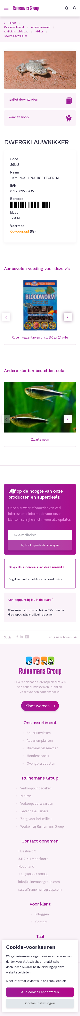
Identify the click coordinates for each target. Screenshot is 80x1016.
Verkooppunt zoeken (35, 788)
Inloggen (42, 914)
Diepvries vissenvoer (42, 748)
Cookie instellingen (40, 1003)
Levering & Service (34, 811)
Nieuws (26, 796)
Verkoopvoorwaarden (36, 803)
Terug (12, 23)
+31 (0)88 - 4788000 (33, 874)
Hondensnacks (38, 755)
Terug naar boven (59, 637)
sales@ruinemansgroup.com (40, 889)
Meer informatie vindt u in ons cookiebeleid (36, 981)
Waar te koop (18, 117)
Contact (41, 922)
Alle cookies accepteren (40, 992)
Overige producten (41, 763)
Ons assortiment (40, 722)
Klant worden (37, 705)
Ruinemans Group (40, 778)
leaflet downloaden (23, 99)
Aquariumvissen (39, 733)
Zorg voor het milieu (35, 818)
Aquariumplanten (40, 740)
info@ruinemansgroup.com (39, 881)
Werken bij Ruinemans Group (42, 826)
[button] (68, 317)
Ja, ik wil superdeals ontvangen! (40, 545)
